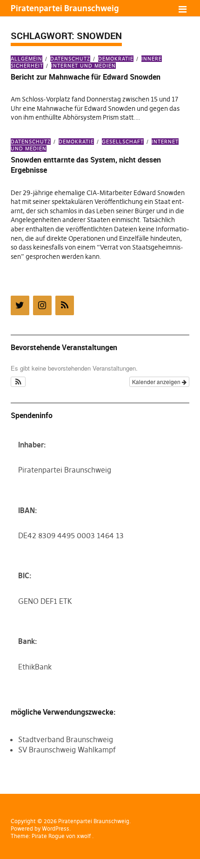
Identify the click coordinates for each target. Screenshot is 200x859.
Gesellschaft (123, 141)
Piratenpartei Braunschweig (65, 8)
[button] (18, 381)
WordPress (55, 828)
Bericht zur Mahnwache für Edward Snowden (85, 77)
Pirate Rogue (48, 835)
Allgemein (26, 58)
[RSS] (64, 305)
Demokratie (115, 58)
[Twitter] (20, 305)
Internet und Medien (83, 65)
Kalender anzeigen (157, 382)
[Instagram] (42, 305)
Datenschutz (70, 58)
